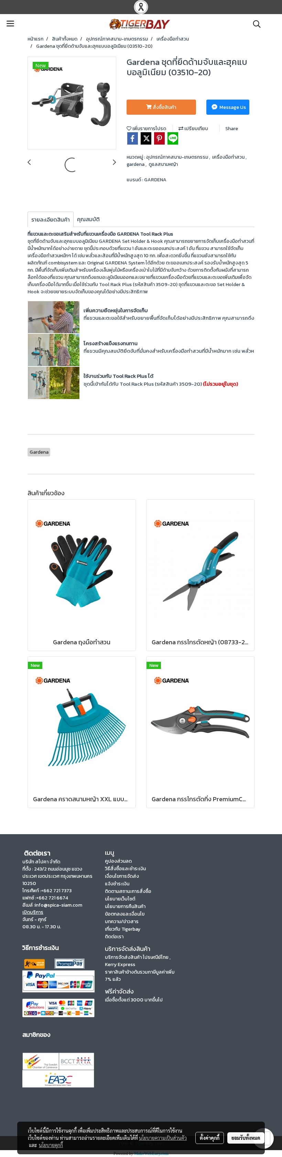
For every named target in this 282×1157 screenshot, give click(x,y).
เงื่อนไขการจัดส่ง (122, 876)
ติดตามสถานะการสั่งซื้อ (128, 891)
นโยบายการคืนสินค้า (125, 906)
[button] (254, 24)
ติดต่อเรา (114, 936)
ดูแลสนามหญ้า (163, 164)
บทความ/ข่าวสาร (122, 921)
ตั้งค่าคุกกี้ (209, 1138)
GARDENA (155, 179)
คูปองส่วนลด (118, 861)
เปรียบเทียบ (195, 128)
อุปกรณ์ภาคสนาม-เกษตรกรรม (177, 157)
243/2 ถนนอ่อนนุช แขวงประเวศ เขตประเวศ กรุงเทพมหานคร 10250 (57, 876)
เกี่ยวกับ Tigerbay (122, 929)
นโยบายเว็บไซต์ (120, 899)
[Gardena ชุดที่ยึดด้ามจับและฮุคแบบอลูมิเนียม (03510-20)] (72, 103)
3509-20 (166, 284)
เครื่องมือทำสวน (229, 157)
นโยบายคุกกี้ (51, 1145)
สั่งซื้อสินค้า (164, 107)
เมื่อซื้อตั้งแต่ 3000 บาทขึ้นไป (134, 999)
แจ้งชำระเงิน (117, 883)
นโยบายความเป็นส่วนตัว (163, 1138)
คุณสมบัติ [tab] (88, 219)
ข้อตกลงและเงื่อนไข (124, 914)
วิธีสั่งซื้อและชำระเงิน (125, 868)
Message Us (232, 107)
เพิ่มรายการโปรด (148, 128)
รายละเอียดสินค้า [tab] (50, 219)
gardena (136, 164)
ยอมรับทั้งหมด (245, 1138)
